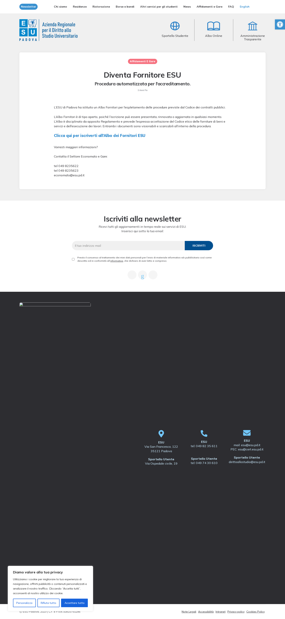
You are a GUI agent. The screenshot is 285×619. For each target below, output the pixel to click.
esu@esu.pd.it (250, 445)
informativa (116, 260)
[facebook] (132, 274)
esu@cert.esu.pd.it (250, 449)
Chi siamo (60, 6)
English (245, 6)
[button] (280, 24)
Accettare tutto (75, 603)
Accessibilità (206, 611)
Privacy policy (235, 611)
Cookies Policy (255, 611)
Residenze (80, 6)
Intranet (220, 611)
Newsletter (28, 6)
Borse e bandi (125, 6)
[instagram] (153, 274)
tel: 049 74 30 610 (204, 463)
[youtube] (142, 274)
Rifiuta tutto (48, 603)
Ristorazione (101, 6)
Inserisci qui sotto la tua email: (142, 231)
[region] (50, 588)
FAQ (231, 6)
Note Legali (189, 611)
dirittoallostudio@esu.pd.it (247, 462)
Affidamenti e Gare (209, 6)
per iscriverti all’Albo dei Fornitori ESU (99, 135)
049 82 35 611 (207, 446)
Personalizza (24, 603)
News (187, 6)
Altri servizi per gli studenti (159, 6)
